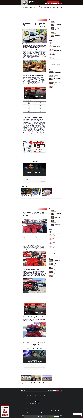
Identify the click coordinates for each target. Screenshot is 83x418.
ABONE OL (58, 390)
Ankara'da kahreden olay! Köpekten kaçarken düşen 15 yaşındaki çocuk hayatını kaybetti (57, 79)
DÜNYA (48, 7)
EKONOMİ (45, 7)
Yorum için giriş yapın (43, 368)
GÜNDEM (38, 7)
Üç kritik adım (53, 57)
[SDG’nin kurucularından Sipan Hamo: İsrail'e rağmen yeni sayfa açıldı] (53, 25)
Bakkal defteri (53, 54)
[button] (45, 169)
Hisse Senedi (27, 395)
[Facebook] (34, 161)
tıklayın (43, 410)
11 (34, 362)
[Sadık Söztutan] (50, 54)
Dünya (35, 392)
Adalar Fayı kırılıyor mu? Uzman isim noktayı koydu (56, 86)
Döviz (26, 394)
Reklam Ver (31, 405)
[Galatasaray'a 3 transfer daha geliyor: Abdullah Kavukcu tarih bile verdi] (53, 36)
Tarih (44, 395)
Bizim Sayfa (50, 392)
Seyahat (40, 395)
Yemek (40, 394)
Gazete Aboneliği (32, 403)
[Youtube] (27, 412)
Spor (30, 392)
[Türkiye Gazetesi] (41, 6)
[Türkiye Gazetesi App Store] (37, 401)
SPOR (50, 7)
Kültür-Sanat (45, 392)
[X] (33, 161)
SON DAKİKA (22, 7)
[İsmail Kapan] (50, 43)
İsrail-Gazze (36, 396)
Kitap (44, 394)
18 (39, 362)
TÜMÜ (41, 362)
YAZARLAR (31, 7)
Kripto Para (27, 396)
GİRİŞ (61, 390)
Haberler (26, 403)
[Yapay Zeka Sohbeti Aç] (81, 416)
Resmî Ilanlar (27, 402)
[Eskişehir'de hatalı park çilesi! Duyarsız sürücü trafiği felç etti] (51, 76)
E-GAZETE (54, 390)
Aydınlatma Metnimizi (38, 416)
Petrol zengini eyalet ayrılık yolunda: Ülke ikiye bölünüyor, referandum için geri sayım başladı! (57, 72)
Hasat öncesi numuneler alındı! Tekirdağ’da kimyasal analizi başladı (56, 83)
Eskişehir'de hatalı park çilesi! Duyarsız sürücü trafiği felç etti (56, 75)
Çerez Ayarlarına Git (56, 416)
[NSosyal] (37, 161)
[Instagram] (29, 412)
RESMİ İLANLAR (54, 7)
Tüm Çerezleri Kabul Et (51, 416)
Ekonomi (34, 345)
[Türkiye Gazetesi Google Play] (37, 403)
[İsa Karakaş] (50, 50)
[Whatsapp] (40, 26)
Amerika (36, 394)
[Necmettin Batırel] (50, 58)
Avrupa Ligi (31, 396)
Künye (31, 402)
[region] (41, 416)
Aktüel (40, 396)
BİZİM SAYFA (35, 7)
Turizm (26, 398)
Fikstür (31, 394)
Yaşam (40, 392)
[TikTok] (30, 412)
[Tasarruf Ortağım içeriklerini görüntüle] (27, 7)
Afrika (35, 395)
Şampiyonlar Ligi (32, 395)
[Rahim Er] (50, 46)
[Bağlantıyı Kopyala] (42, 26)
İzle (61, 7)
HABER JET (58, 7)
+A (37, 49)
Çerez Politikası (60, 415)
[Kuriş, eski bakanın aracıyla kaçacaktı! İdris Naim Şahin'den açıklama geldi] (53, 225)
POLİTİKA (41, 7)
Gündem (22, 392)
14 (36, 362)
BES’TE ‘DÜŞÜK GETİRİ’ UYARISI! (57, 275)
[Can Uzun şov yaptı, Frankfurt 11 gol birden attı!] (53, 33)
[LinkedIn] (36, 161)
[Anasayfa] (23, 390)
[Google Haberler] (40, 348)
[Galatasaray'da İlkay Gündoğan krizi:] (53, 28)
